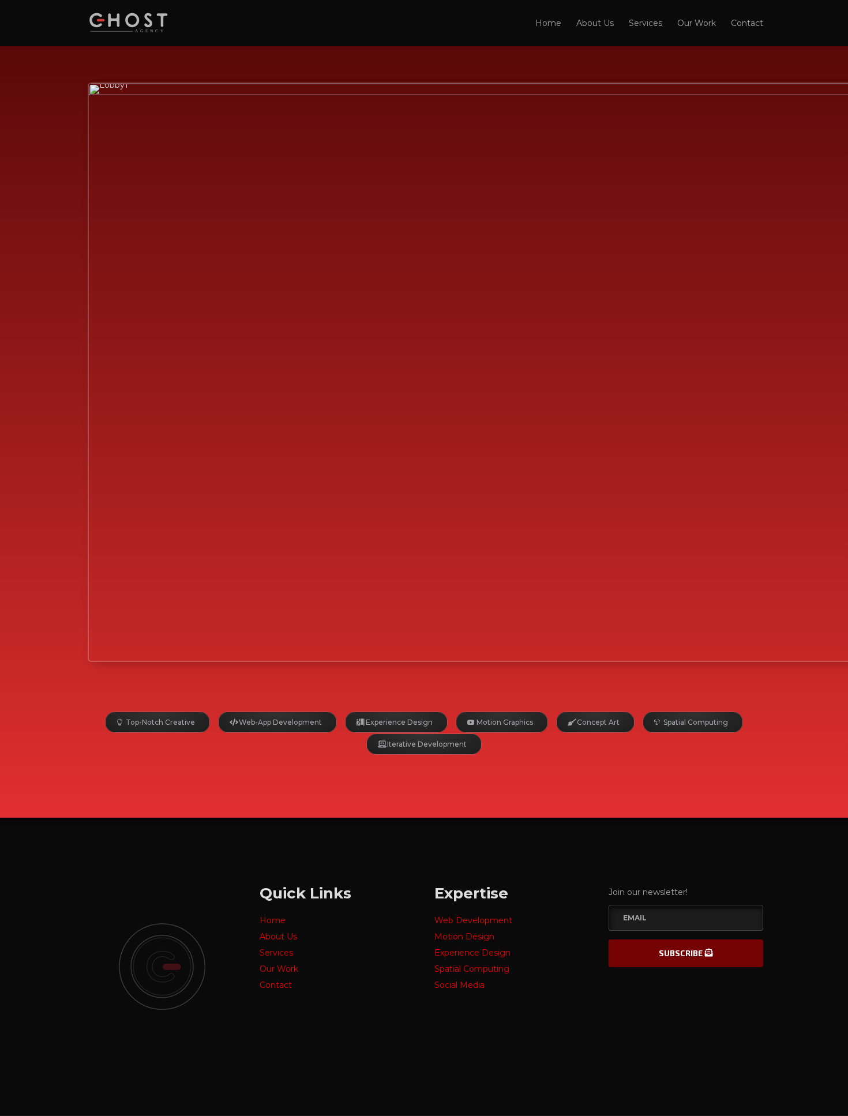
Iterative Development (427, 744)
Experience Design (399, 722)
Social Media (459, 985)
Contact (747, 23)
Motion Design (464, 936)
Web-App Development (280, 722)
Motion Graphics (504, 722)
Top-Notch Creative (160, 722)
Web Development (473, 920)
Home (548, 23)
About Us (595, 23)
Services (645, 23)
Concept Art (598, 722)
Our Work (696, 23)
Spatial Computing (695, 722)
